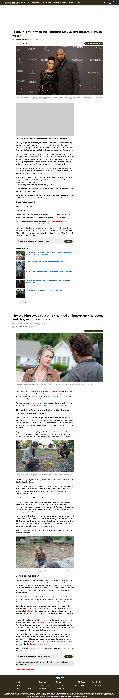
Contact (58, 682)
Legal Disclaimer (97, 685)
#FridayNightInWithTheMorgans (54, 177)
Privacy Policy (44, 685)
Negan (62, 394)
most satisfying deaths (35, 420)
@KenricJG (50, 180)
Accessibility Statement (24, 688)
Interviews (57, 2)
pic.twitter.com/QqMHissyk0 (26, 182)
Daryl (52, 394)
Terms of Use (60, 685)
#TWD (34, 177)
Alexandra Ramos (21, 327)
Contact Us (71, 2)
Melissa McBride (39, 405)
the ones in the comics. (44, 622)
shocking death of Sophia (30, 432)
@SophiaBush (30, 180)
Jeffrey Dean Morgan (28, 302)
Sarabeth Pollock (21, 39)
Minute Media (13, 693)
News (23, 2)
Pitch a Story (20, 685)
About (64, 2)
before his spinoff (35, 399)
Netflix (20, 651)
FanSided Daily (97, 682)
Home (18, 302)
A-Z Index (42, 688)
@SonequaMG (41, 180)
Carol (31, 405)
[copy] (26, 43)
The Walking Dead (33, 2)
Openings (42, 682)
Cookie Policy (79, 685)
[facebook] (104, 2)
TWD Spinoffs (46, 2)
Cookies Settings (62, 688)
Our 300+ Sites (80, 682)
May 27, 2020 (49, 185)
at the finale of (37, 644)
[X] (108, 2)
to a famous (29, 611)
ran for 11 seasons (51, 391)
